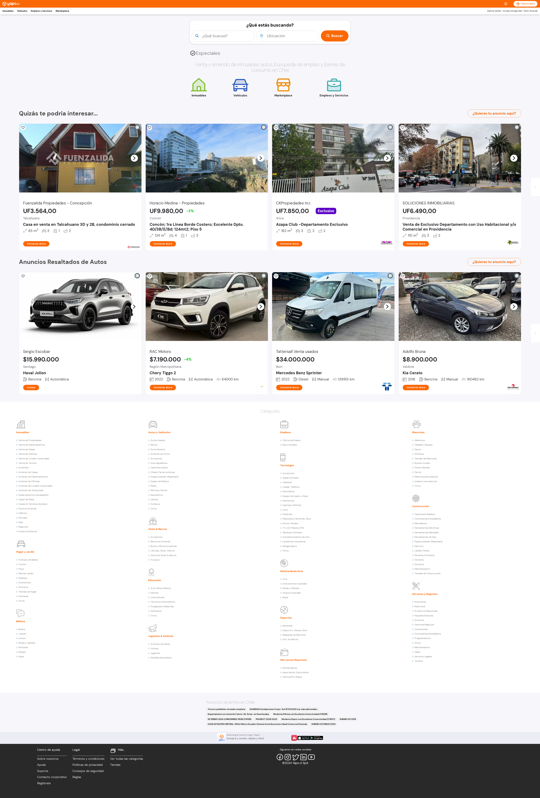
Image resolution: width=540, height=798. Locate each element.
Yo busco (155, 559)
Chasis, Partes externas (163, 472)
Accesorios (156, 458)
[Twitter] (296, 757)
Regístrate (44, 783)
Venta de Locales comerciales (34, 458)
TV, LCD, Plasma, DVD (293, 527)
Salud (417, 652)
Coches (154, 648)
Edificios (23, 513)
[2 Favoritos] (23, 127)
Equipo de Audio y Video (295, 496)
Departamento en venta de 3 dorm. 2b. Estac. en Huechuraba (238, 714)
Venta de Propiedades (30, 440)
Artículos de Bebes (28, 559)
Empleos (285, 432)
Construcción (420, 506)
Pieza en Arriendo (28, 508)
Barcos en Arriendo (160, 541)
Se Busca (155, 503)
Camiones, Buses (159, 467)
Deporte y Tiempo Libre (295, 630)
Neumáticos (157, 494)
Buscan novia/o (422, 463)
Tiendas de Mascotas (426, 458)
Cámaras (287, 482)
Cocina (22, 564)
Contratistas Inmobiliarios (428, 518)
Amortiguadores (159, 463)
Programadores (423, 638)
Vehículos (22, 11)
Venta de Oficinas (28, 453)
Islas (21, 522)
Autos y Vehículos (159, 432)
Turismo (419, 661)
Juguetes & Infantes (160, 636)
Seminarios (156, 610)
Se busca (23, 587)
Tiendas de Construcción (428, 573)
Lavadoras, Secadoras (294, 541)
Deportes (286, 617)
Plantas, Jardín (26, 573)
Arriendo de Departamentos (33, 476)
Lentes (22, 638)
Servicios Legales (423, 656)
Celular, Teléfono (291, 486)
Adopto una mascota (426, 481)
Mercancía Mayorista (293, 660)
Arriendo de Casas (28, 472)
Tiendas (115, 765)
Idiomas (154, 592)
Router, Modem (290, 523)
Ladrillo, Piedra (422, 550)
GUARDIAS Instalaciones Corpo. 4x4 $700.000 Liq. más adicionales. (284, 709)
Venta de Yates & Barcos (163, 555)
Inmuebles (8, 11)
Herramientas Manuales (427, 532)
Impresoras (288, 500)
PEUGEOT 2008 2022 (266, 719)
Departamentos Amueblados (34, 494)
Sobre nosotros (47, 759)
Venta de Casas (27, 449)
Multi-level (420, 606)
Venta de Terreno (28, 463)
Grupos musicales (292, 592)
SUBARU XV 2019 (348, 719)
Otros (22, 600)
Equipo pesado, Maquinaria (164, 476)
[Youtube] (311, 757)
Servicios (419, 559)
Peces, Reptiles (422, 467)
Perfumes (23, 647)
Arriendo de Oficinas (29, 481)
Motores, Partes (159, 490)
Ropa (21, 656)
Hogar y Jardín (25, 552)
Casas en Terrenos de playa (33, 503)
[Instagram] (288, 757)
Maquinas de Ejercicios (294, 634)
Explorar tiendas (494, 11)
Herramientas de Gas (425, 537)
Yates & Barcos (157, 529)
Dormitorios (25, 582)
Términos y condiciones (88, 759)
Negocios (23, 526)
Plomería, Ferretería (424, 555)
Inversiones (420, 601)
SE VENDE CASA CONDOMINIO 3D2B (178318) (229, 719)
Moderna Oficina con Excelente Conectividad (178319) (300, 714)
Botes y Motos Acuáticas (164, 546)
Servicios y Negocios (425, 594)
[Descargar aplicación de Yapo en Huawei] (294, 738)
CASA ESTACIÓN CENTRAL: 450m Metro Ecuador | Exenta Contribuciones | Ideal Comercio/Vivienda (257, 724)
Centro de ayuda (530, 11)
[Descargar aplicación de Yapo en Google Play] (316, 738)
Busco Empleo (290, 444)
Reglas (76, 777)
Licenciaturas (157, 597)
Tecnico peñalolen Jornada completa (226, 709)
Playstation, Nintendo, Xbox (297, 518)
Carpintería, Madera (425, 514)
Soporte (42, 771)
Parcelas (23, 517)
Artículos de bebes (160, 644)
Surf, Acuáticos (290, 639)
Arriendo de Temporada (31, 490)
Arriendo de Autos (160, 453)
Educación (154, 580)
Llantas (154, 499)
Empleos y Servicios (41, 11)
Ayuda (41, 765)
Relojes (22, 652)
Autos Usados (158, 440)
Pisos (21, 568)
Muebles (23, 578)
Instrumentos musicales (295, 583)
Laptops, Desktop (292, 505)
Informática (288, 491)
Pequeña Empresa (424, 615)
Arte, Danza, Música (161, 588)
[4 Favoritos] (276, 276)
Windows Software (292, 532)
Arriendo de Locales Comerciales (35, 485)
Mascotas (418, 432)
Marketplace (62, 11)
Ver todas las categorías (126, 759)
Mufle (153, 485)
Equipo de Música (160, 481)
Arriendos (24, 467)
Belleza (20, 621)
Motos (154, 444)
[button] (134, 158)
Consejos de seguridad (512, 11)
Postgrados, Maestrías (162, 606)
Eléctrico (419, 546)
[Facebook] (280, 757)
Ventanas (23, 596)
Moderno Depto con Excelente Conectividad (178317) (308, 719)
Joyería (22, 633)
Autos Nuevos (158, 449)
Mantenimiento (422, 568)
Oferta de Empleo (292, 440)
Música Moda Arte (291, 571)
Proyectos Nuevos (28, 531)
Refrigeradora (290, 546)
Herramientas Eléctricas (427, 527)
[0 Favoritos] (149, 127)
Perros (418, 472)
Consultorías (421, 629)
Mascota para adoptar (426, 476)
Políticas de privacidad (87, 765)
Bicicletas (287, 625)
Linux (285, 509)
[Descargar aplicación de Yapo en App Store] (303, 738)
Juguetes (155, 653)
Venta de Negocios (424, 624)
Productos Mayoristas (426, 610)
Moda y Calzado (27, 642)
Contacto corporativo (52, 777)
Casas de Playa (26, 499)
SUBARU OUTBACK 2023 (323, 724)
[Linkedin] (303, 757)
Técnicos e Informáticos (163, 601)
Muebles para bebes (161, 657)
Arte (285, 579)
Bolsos (22, 629)
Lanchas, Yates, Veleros (163, 550)
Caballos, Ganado (424, 444)
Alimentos (420, 440)
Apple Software (291, 477)
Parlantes (287, 514)
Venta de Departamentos (32, 444)
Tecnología (287, 465)
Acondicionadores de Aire (296, 537)
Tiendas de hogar (28, 591)
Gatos (418, 449)
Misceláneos (421, 523)
